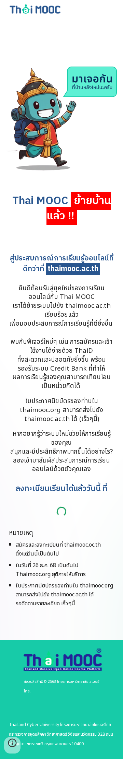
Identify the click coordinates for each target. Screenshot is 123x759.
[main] (61, 209)
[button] (12, 745)
